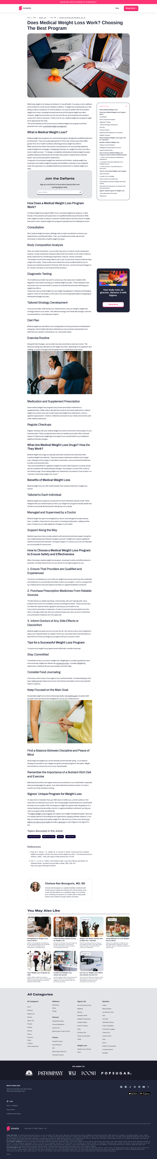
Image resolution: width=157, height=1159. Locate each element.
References (103, 196)
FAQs (79, 1029)
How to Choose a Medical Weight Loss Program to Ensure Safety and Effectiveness (113, 154)
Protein (104, 1005)
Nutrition (29, 1027)
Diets (103, 1039)
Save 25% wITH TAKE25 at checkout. (78, 2)
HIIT (53, 1048)
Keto (103, 1015)
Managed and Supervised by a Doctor (110, 147)
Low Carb (105, 1019)
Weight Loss (31, 1014)
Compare (30, 1043)
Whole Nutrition (106, 1008)
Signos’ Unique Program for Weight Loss (112, 190)
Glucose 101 (56, 1028)
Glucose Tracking (82, 1025)
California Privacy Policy (14, 1113)
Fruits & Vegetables (108, 1025)
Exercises (30, 1037)
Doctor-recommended (83, 1036)
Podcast (29, 1024)
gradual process (63, 663)
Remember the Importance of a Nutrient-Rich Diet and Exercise (113, 187)
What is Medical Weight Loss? (109, 109)
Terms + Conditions (12, 1105)
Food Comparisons (32, 1046)
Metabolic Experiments (84, 1019)
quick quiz (62, 822)
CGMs (79, 1039)
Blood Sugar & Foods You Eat (61, 1031)
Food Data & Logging (108, 1029)
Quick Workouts (56, 1044)
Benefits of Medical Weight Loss (109, 142)
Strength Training (57, 1041)
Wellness (30, 1010)
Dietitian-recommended (109, 1046)
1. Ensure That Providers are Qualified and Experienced (112, 158)
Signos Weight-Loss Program (41, 814)
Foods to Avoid (106, 1036)
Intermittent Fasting (107, 1022)
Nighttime (80, 1008)
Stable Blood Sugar (58, 1021)
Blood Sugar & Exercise (59, 1051)
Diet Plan (102, 127)
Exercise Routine (104, 130)
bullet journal (36, 681)
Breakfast (105, 1053)
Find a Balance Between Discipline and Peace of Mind (113, 182)
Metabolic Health (82, 1015)
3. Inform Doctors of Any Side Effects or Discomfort (111, 167)
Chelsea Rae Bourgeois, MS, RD (75, 17)
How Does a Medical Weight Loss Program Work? (113, 113)
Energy (54, 1011)
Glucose (29, 1031)
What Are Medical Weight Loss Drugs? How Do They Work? (113, 138)
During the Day (81, 1032)
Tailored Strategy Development (109, 124)
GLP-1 (29, 1007)
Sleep (79, 1052)
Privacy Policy (11, 1109)
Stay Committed (104, 173)
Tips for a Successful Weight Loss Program (113, 171)
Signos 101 (30, 1020)
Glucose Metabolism (58, 1024)
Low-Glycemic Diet (107, 1012)
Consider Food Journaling (107, 176)
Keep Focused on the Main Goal (109, 179)
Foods (29, 1040)
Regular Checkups (105, 135)
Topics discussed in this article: (108, 193)
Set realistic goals (71, 696)
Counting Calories (107, 1049)
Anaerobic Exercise (58, 1055)
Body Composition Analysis (107, 119)
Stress (54, 1008)
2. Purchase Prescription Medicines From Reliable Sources (111, 163)
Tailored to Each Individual (107, 145)
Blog (117, 8)
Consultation (103, 117)
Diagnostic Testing (105, 122)
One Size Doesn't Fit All (84, 1005)
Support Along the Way (106, 150)
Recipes (29, 1017)
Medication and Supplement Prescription (111, 132)
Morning (79, 1012)
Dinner (104, 1042)
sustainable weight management (55, 126)
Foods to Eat (106, 1032)
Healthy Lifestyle (82, 1022)
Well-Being (55, 1005)
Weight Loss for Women (84, 1049)
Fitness (29, 1034)
